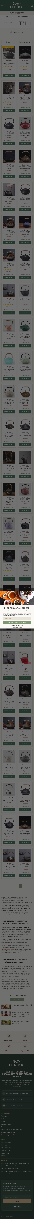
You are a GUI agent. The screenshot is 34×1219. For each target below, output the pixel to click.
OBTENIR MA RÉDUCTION (17, 622)
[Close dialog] (32, 592)
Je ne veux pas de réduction (17, 625)
